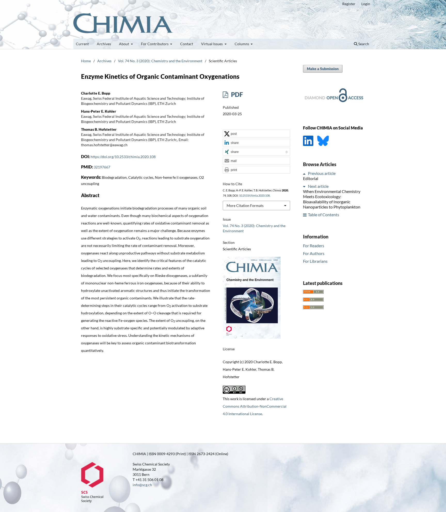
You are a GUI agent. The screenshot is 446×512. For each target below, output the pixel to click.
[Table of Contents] (305, 214)
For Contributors (155, 44)
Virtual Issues (212, 44)
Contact (186, 44)
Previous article (322, 173)
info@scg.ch (142, 485)
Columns (242, 44)
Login (365, 4)
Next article (318, 186)
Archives (104, 44)
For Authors (313, 253)
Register (348, 4)
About (124, 44)
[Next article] (305, 186)
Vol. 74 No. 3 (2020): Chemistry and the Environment (160, 61)
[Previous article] (305, 173)
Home (86, 61)
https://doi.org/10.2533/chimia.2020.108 (123, 156)
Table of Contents (323, 214)
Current (82, 44)
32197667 (102, 167)
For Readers (313, 245)
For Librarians (315, 261)
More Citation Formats (245, 205)
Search (363, 44)
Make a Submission (323, 68)
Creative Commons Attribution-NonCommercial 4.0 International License (254, 406)
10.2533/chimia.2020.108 (254, 195)
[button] (256, 134)
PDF (236, 94)
